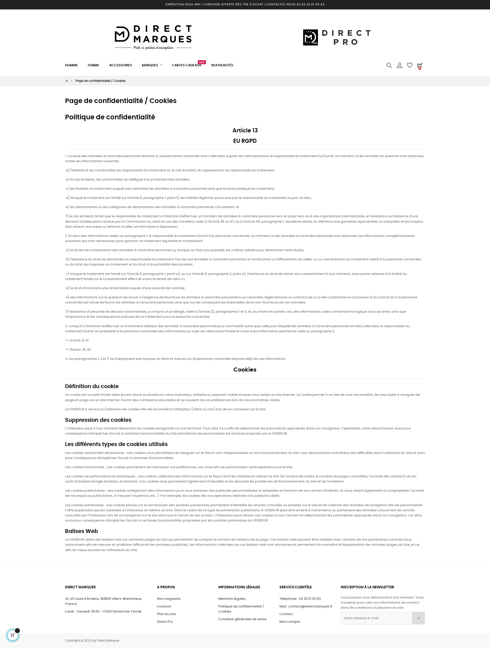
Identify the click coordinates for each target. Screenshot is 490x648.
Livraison (164, 606)
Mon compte (289, 622)
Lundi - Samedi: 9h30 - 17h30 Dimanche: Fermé (103, 611)
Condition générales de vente (242, 619)
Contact (286, 614)
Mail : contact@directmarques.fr (306, 606)
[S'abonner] (418, 618)
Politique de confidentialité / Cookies (241, 609)
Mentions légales (232, 599)
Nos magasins (168, 599)
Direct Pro (165, 622)
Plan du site (166, 614)
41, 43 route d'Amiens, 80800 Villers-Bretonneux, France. (103, 601)
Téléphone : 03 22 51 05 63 (300, 599)
